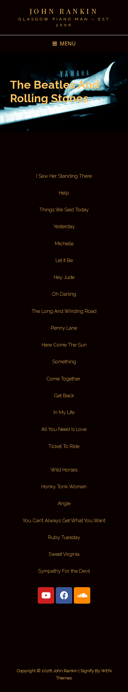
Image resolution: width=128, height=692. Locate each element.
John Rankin (64, 10)
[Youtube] (46, 595)
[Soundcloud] (82, 595)
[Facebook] (64, 595)
